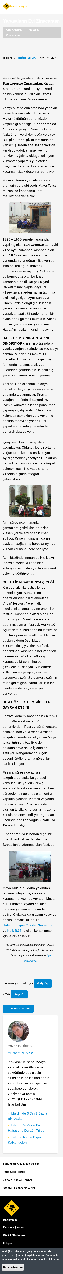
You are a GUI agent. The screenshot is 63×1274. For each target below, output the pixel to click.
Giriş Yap (42, 983)
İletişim (7, 1243)
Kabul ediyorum (13, 1267)
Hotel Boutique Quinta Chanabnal (28, 925)
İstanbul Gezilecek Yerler (19, 1188)
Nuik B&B (15, 930)
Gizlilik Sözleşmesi (14, 1235)
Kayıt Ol (19, 994)
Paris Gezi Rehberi (15, 1171)
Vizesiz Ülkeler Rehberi (18, 1179)
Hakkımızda (10, 1219)
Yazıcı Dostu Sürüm (18, 1008)
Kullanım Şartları (13, 1227)
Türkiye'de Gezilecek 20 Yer (21, 1163)
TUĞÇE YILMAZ (27, 58)
